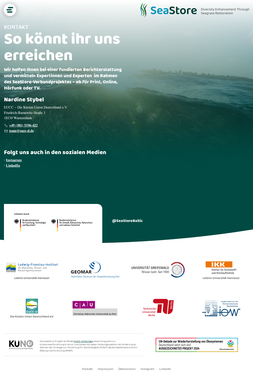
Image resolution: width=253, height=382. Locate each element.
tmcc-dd (20, 130)
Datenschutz (127, 369)
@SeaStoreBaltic (127, 221)
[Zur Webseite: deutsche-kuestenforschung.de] (24, 348)
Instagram (14, 160)
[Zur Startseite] (195, 9)
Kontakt (87, 369)
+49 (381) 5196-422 (23, 125)
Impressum (105, 369)
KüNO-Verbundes (83, 341)
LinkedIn (13, 165)
